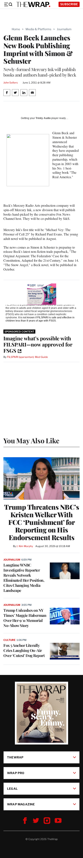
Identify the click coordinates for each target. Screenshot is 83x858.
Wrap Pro (15, 773)
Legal (12, 788)
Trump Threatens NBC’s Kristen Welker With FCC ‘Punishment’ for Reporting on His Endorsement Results (41, 522)
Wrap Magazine (21, 804)
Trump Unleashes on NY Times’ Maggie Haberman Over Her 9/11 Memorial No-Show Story (24, 618)
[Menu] (8, 4)
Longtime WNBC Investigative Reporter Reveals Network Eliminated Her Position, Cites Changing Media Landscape (23, 577)
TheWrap (15, 757)
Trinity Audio (43, 118)
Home (16, 29)
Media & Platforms (38, 29)
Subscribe (69, 4)
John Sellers (10, 82)
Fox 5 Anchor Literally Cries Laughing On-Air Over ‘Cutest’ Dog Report (23, 650)
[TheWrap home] (33, 4)
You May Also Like (31, 440)
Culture (9, 640)
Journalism (64, 29)
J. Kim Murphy (24, 546)
